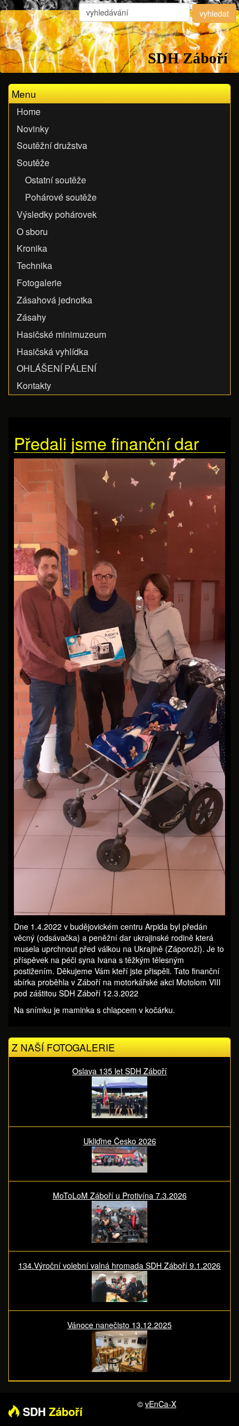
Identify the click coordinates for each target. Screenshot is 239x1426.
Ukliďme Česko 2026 (119, 1140)
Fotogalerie (39, 282)
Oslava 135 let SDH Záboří (119, 1070)
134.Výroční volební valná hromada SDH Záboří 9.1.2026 (119, 1265)
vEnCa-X (160, 1403)
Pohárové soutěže (61, 197)
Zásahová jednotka (54, 299)
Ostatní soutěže (55, 179)
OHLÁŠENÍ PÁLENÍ (56, 368)
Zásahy (31, 317)
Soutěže (33, 162)
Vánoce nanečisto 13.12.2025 (119, 1324)
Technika (34, 265)
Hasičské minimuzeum (61, 334)
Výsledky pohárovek (57, 214)
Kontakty (34, 385)
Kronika (32, 248)
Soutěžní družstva (52, 145)
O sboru (32, 231)
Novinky (33, 128)
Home (29, 111)
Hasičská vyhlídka (52, 351)
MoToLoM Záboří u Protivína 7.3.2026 (120, 1195)
